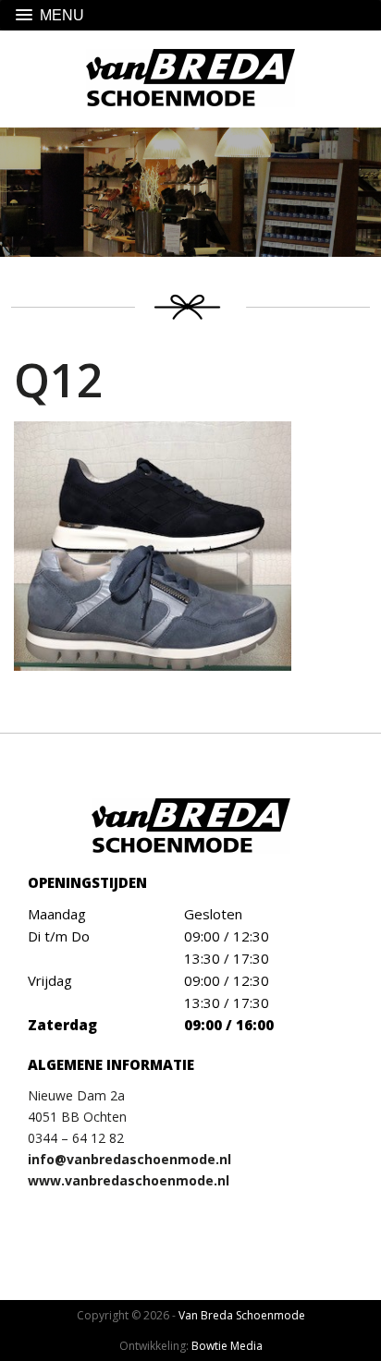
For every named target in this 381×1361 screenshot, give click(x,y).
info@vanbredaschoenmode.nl (129, 1159)
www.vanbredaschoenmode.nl (128, 1180)
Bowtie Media (227, 1346)
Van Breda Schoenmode (241, 1315)
